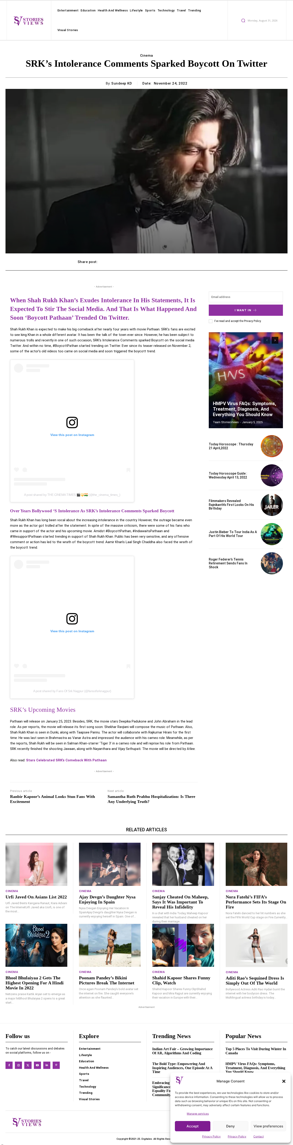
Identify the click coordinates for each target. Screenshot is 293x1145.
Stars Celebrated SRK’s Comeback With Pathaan (66, 760)
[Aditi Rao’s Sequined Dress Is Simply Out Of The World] (257, 945)
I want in (243, 310)
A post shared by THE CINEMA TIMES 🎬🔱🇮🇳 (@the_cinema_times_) (72, 495)
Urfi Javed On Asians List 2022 (36, 896)
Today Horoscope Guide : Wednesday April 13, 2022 (228, 475)
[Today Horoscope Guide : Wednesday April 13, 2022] (272, 475)
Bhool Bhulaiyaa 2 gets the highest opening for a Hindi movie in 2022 (34, 982)
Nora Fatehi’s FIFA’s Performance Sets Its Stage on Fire (256, 901)
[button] (284, 1081)
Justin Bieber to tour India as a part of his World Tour (233, 534)
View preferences (268, 1126)
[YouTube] (37, 1065)
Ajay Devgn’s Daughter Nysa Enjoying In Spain (107, 899)
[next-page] (275, 340)
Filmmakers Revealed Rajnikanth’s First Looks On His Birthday (231, 504)
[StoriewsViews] (28, 21)
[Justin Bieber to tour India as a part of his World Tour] (272, 534)
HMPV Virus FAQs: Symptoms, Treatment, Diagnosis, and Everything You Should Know (244, 409)
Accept (193, 1126)
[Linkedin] (46, 1065)
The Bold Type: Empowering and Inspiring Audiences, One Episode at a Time (182, 1068)
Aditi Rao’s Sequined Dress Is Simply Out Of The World (255, 980)
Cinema (146, 55)
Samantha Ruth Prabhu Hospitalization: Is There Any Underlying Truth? (151, 799)
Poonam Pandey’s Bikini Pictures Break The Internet (106, 980)
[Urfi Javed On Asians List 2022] (36, 864)
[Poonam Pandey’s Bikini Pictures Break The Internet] (110, 945)
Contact (258, 1136)
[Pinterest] (56, 1065)
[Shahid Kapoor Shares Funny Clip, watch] (183, 945)
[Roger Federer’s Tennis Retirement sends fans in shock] (272, 563)
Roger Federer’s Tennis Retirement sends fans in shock (228, 563)
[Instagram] (18, 1065)
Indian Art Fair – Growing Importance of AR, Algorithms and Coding (182, 1051)
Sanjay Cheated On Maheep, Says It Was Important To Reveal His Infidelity (180, 901)
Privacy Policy (211, 1136)
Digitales (146, 1138)
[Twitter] (27, 1065)
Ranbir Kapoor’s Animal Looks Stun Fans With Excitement (52, 799)
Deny (230, 1126)
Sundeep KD (121, 83)
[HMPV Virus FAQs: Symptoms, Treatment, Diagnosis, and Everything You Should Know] (246, 380)
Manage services (198, 1113)
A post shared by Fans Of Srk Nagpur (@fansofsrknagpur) (72, 691)
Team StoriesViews (226, 422)
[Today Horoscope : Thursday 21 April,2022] (272, 446)
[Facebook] (9, 1065)
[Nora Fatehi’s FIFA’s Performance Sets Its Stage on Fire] (257, 864)
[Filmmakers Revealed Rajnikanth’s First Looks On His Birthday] (272, 505)
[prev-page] (266, 340)
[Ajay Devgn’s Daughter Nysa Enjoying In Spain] (110, 864)
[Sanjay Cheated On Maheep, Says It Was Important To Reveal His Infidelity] (183, 864)
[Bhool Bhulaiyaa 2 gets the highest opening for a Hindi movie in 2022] (36, 945)
